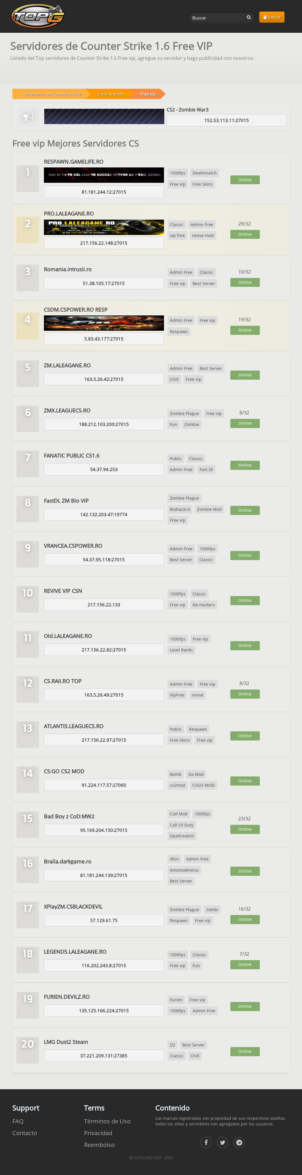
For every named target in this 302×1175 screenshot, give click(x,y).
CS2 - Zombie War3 (188, 109)
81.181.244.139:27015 (103, 875)
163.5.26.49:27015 (104, 695)
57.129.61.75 (104, 920)
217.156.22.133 (104, 605)
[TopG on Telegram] (239, 1142)
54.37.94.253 (104, 469)
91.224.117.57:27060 (104, 785)
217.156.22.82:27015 (104, 650)
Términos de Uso (107, 1121)
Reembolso (99, 1145)
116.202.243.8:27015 (104, 965)
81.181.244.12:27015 (104, 192)
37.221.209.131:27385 (103, 1056)
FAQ (18, 1121)
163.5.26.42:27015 (104, 379)
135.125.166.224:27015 (104, 1010)
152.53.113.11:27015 (226, 120)
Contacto (24, 1133)
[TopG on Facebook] (206, 1142)
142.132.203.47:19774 (103, 514)
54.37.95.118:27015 (104, 559)
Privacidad (98, 1133)
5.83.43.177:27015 (104, 339)
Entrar (274, 17)
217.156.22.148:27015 (103, 243)
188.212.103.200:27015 (104, 424)
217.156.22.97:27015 (104, 740)
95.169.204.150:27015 (103, 830)
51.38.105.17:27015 (104, 283)
